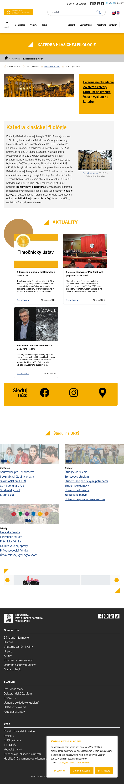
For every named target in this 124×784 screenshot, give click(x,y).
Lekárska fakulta (10, 532)
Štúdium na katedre (97, 92)
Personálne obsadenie (98, 82)
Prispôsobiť (59, 770)
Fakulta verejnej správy (14, 546)
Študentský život (10, 490)
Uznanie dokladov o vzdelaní (21, 702)
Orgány (8, 651)
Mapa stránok (12, 669)
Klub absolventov (14, 711)
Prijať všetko (104, 770)
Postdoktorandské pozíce (19, 731)
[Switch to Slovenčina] (113, 12)
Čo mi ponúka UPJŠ (12, 485)
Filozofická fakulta (11, 537)
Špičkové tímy (12, 740)
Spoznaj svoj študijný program (18, 476)
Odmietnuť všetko (81, 770)
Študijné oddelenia (76, 472)
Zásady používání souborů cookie (73, 762)
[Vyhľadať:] (101, 12)
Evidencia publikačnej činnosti (22, 754)
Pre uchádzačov (13, 689)
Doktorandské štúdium (18, 693)
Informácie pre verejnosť (18, 660)
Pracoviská (16, 58)
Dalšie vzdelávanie (15, 707)
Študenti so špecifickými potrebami (86, 481)
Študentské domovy (77, 485)
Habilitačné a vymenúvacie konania (25, 758)
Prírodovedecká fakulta (14, 550)
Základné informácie (16, 637)
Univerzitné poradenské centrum (85, 499)
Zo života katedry (95, 87)
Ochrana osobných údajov (20, 664)
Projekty (9, 735)
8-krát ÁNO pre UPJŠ (13, 481)
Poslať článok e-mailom (52, 66)
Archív (8, 655)
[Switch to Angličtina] (118, 12)
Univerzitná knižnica (77, 490)
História (8, 642)
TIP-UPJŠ (10, 745)
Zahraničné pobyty (76, 494)
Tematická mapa (90, 173)
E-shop (70, 3)
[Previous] (7, 580)
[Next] (116, 580)
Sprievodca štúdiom (77, 476)
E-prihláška (7, 494)
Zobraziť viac (23, 300)
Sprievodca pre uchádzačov (17, 472)
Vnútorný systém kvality (18, 646)
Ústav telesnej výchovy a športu (19, 555)
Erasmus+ (10, 698)
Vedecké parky (13, 749)
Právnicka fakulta (10, 541)
